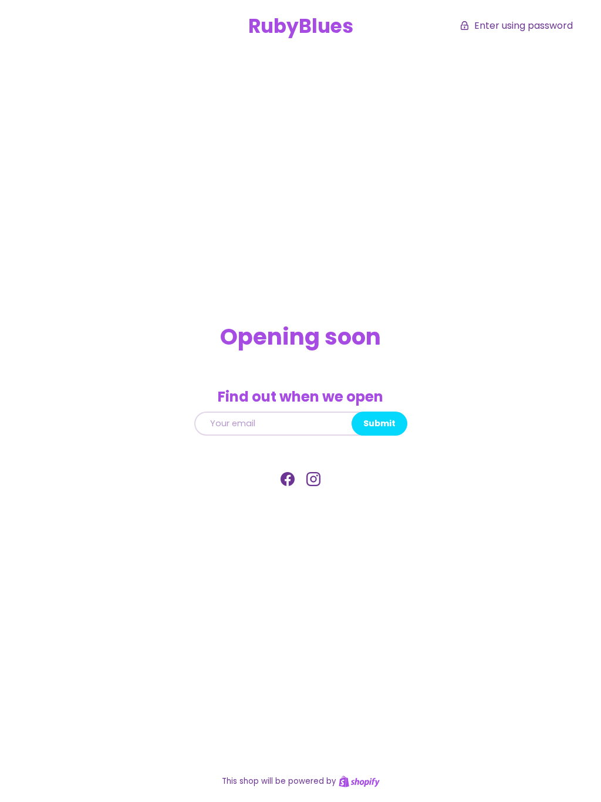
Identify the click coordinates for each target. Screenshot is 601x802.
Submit (379, 423)
